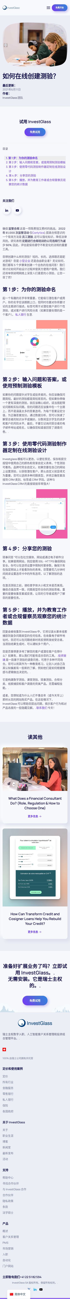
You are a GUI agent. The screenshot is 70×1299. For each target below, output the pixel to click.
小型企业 (25, 261)
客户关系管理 (11, 1237)
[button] (48, 7)
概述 (5, 1231)
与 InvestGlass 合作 (14, 1189)
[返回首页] (11, 7)
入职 (5, 1254)
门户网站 (8, 1266)
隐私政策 (8, 1201)
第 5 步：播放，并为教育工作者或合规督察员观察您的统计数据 (37, 182)
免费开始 (60, 7)
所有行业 (8, 1082)
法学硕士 (8, 1213)
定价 (5, 1076)
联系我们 (42, 708)
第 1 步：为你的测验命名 (23, 158)
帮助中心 (8, 1177)
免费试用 (35, 132)
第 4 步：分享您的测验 (22, 175)
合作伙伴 (8, 1195)
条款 (5, 1207)
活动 (5, 1159)
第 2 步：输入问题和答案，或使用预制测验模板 (37, 162)
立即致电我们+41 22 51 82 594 (22, 1277)
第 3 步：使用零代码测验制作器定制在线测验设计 (37, 169)
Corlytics (38, 233)
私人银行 (20, 314)
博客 (5, 1141)
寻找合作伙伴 (11, 1183)
